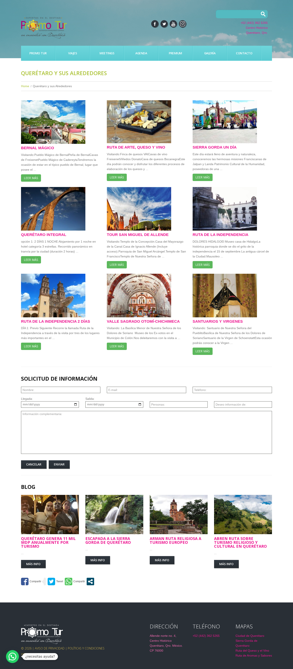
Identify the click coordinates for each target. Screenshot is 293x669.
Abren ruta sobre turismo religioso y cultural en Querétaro (240, 542)
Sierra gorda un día (215, 147)
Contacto (244, 53)
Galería (210, 53)
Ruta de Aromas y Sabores (254, 655)
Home (25, 86)
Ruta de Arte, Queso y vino (136, 147)
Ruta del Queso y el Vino (252, 650)
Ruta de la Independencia (220, 235)
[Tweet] (55, 581)
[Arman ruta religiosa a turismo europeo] (179, 514)
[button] (12, 656)
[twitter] (164, 23)
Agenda (141, 53)
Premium (175, 53)
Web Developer (32, 654)
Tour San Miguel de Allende (138, 235)
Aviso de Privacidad (50, 648)
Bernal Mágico (37, 148)
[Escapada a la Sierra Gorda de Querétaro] (114, 514)
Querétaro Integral (43, 235)
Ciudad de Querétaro (250, 635)
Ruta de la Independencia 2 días (55, 321)
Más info (33, 564)
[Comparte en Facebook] (31, 581)
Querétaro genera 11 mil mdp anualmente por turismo (48, 542)
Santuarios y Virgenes (218, 321)
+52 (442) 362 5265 (254, 22)
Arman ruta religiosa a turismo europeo (175, 540)
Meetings (107, 53)
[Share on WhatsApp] (75, 581)
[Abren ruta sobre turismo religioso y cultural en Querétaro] (243, 514)
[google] (182, 23)
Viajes (72, 53)
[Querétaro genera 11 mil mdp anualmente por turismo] (50, 514)
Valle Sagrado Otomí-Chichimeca (143, 321)
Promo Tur (38, 53)
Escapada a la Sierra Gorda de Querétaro (108, 540)
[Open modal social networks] (90, 581)
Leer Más (31, 178)
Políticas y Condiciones (86, 648)
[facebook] (155, 23)
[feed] (173, 23)
